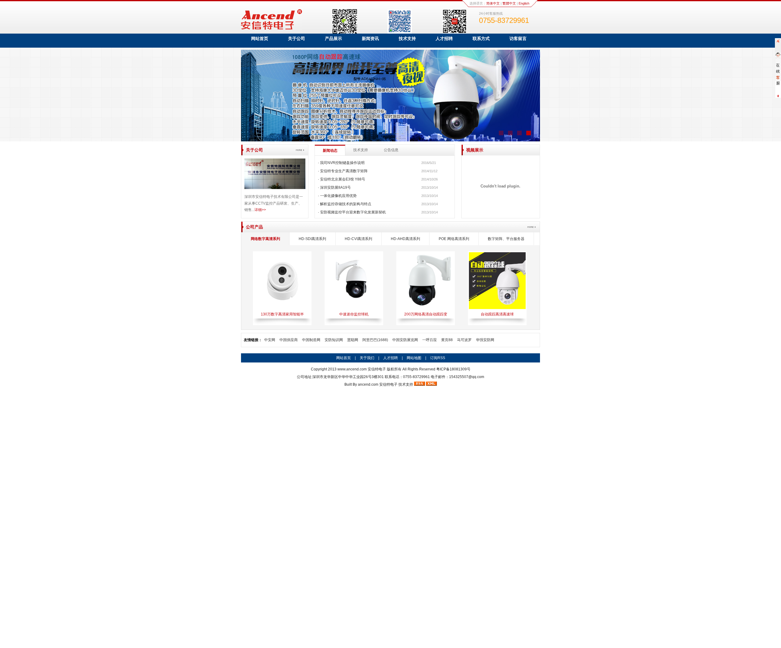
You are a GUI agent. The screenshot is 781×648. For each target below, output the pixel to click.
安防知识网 (334, 340)
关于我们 (367, 358)
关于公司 (296, 38)
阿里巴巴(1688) (375, 340)
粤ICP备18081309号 (453, 369)
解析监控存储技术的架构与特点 (345, 204)
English (524, 3)
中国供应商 (288, 340)
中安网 (269, 340)
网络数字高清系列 (265, 239)
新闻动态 (330, 150)
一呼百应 (429, 340)
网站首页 (259, 38)
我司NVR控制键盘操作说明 (342, 163)
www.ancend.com (352, 369)
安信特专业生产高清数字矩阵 (344, 171)
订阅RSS (437, 358)
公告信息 (391, 150)
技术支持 (407, 38)
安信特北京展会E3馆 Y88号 (342, 179)
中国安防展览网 (405, 340)
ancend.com (368, 384)
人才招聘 (444, 38)
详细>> (260, 210)
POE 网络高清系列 (454, 239)
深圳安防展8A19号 (335, 187)
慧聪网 (352, 340)
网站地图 (414, 358)
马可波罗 (464, 340)
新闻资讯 (370, 38)
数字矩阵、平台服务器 (506, 239)
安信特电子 (388, 384)
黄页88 (447, 340)
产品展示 (333, 38)
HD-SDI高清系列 (312, 239)
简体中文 (493, 3)
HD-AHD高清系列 (405, 239)
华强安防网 (485, 340)
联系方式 (481, 38)
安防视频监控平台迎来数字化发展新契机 (353, 212)
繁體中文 (509, 3)
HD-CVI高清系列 (358, 239)
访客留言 (518, 38)
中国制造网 (311, 340)
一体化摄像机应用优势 (338, 196)
